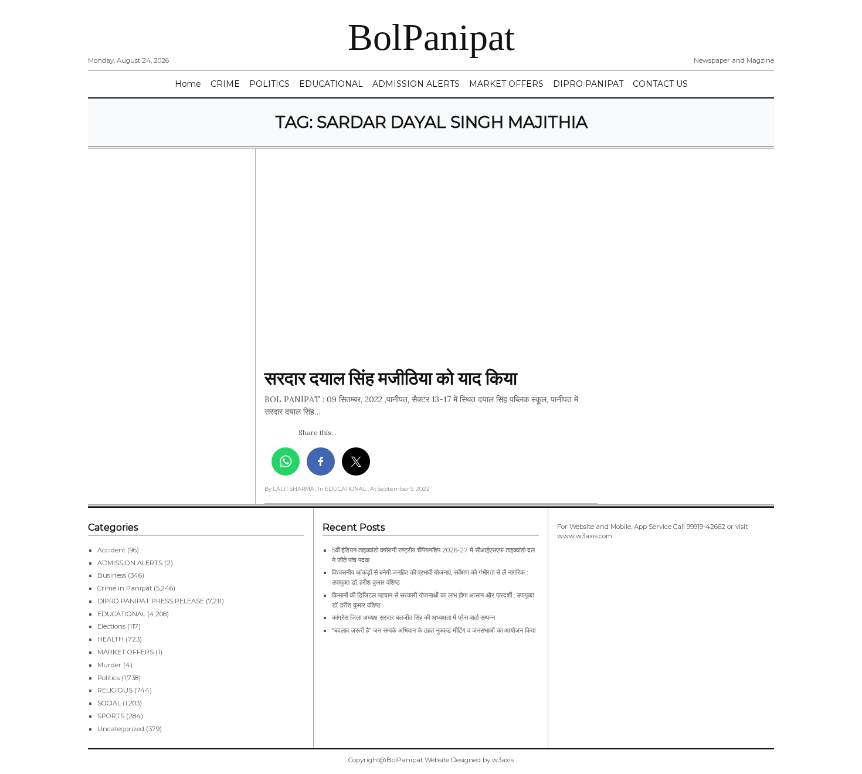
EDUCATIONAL (331, 84)
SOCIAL (109, 703)
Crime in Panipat (124, 588)
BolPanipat (431, 37)
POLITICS (269, 84)
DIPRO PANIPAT (588, 84)
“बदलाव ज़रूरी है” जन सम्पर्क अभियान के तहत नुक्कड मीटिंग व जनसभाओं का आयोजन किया (434, 630)
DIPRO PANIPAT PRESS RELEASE (150, 601)
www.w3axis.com (584, 536)
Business (111, 575)
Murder (109, 665)
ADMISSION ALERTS (416, 84)
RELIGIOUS (115, 690)
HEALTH (110, 639)
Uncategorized (120, 729)
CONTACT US (660, 84)
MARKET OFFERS (506, 84)
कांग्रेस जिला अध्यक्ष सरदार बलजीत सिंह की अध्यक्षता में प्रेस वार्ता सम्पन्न (413, 617)
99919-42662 (706, 526)
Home (188, 84)
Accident (111, 550)
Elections (111, 626)
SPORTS (110, 716)
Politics (108, 678)
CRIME (225, 84)
